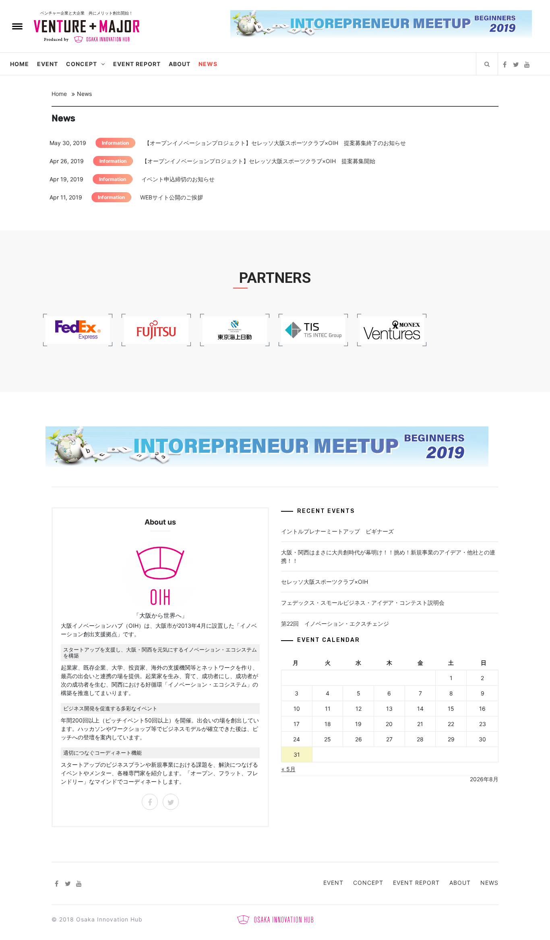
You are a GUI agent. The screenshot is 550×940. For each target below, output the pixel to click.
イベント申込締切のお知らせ (178, 179)
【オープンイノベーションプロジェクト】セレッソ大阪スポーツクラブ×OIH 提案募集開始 (258, 161)
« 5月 (288, 769)
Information (115, 143)
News (207, 63)
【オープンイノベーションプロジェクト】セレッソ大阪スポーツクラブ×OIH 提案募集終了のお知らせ (275, 142)
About (179, 63)
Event (47, 63)
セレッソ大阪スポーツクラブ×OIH (324, 581)
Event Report (137, 63)
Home (19, 63)
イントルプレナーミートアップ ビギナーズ (337, 531)
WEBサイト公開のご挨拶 (171, 197)
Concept (81, 63)
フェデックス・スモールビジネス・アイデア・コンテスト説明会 (363, 602)
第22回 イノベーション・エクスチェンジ (335, 623)
